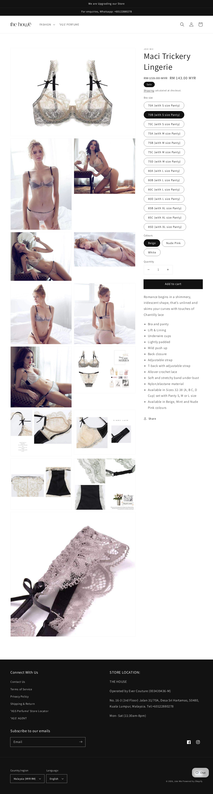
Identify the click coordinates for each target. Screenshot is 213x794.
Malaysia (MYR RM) (25, 779)
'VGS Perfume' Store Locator (29, 711)
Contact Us (17, 682)
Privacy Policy (19, 696)
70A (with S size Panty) (164, 105)
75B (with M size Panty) (164, 143)
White (152, 252)
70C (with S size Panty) (164, 124)
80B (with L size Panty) (164, 180)
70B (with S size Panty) (164, 115)
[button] (47, 24)
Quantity (149, 261)
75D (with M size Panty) (164, 161)
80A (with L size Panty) (164, 171)
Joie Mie (178, 781)
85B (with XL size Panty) (165, 208)
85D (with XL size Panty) (165, 227)
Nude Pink (173, 243)
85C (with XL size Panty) (165, 217)
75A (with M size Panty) (164, 133)
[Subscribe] (80, 741)
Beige (152, 243)
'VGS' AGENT (18, 718)
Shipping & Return (22, 704)
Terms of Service (21, 689)
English (54, 779)
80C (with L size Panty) (164, 189)
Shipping (149, 90)
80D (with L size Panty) (164, 199)
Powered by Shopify (193, 781)
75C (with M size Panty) (164, 152)
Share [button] (152, 418)
